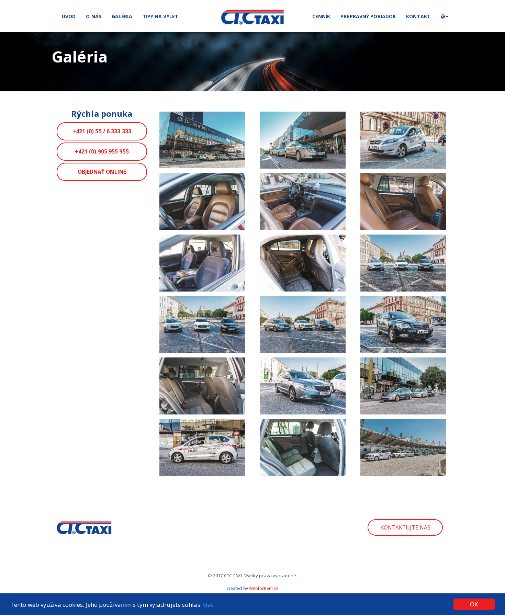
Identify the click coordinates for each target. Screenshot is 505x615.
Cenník (321, 16)
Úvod (69, 16)
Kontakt (418, 16)
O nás (93, 16)
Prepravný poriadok (368, 16)
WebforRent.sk (263, 588)
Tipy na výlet (160, 16)
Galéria (122, 16)
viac (208, 604)
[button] (444, 16)
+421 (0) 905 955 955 (102, 151)
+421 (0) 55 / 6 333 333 (101, 131)
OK (474, 604)
